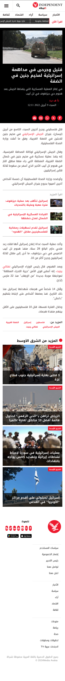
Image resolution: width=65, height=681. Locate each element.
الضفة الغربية (12, 322)
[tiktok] (10, 528)
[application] (32, 47)
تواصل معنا (52, 567)
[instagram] (22, 528)
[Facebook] (30, 528)
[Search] (18, 5)
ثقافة (6, 14)
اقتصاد (19, 14)
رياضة (55, 628)
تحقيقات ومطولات (49, 640)
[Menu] (6, 5)
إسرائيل (27, 322)
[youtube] (18, 528)
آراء (31, 14)
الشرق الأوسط (29, 341)
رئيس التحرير (52, 561)
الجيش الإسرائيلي (33, 134)
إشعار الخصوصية (50, 554)
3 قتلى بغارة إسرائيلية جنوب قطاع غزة (35, 377)
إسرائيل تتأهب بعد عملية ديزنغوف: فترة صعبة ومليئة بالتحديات (26, 203)
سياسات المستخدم (49, 548)
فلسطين (40, 322)
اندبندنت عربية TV (49, 647)
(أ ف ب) (54, 100)
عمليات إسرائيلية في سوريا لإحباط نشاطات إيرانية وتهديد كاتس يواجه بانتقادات (33, 457)
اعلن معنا (53, 573)
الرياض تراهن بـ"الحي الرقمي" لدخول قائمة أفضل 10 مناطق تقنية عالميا (33, 418)
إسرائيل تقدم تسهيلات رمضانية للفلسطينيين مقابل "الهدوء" (28, 230)
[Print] (34, 118)
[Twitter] (26, 528)
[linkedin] (14, 528)
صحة (56, 634)
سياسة (42, 14)
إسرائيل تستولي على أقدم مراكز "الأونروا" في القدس (36, 500)
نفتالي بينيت (32, 326)
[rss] (6, 528)
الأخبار (56, 14)
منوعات (54, 621)
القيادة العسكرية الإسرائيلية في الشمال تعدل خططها (28, 216)
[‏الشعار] (56, 33)
